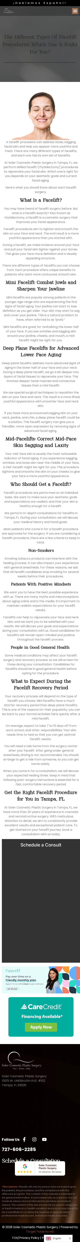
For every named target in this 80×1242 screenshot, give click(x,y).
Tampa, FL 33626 (14, 1085)
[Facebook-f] (24, 1139)
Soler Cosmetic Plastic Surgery (24, 1076)
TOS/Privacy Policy (25, 1238)
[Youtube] (44, 1139)
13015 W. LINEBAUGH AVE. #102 (23, 1081)
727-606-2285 (19, 1149)
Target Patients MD (40, 1231)
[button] (75, 11)
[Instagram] (34, 1139)
